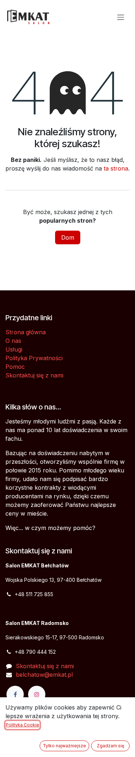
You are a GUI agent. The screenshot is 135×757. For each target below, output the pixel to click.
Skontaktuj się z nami (34, 375)
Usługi (13, 349)
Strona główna (25, 332)
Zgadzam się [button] (110, 745)
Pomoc (15, 366)
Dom (67, 237)
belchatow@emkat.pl (44, 674)
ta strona (116, 168)
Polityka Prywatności (34, 358)
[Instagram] (36, 694)
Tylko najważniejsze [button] (64, 745)
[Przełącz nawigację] (120, 16)
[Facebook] (15, 694)
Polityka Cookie (22, 724)
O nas (13, 340)
